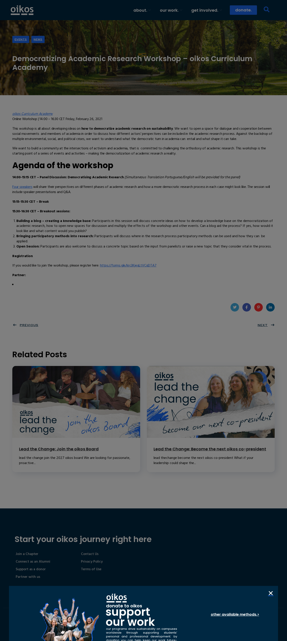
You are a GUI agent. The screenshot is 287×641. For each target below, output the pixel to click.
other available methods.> (235, 614)
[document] (143, 320)
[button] (271, 593)
